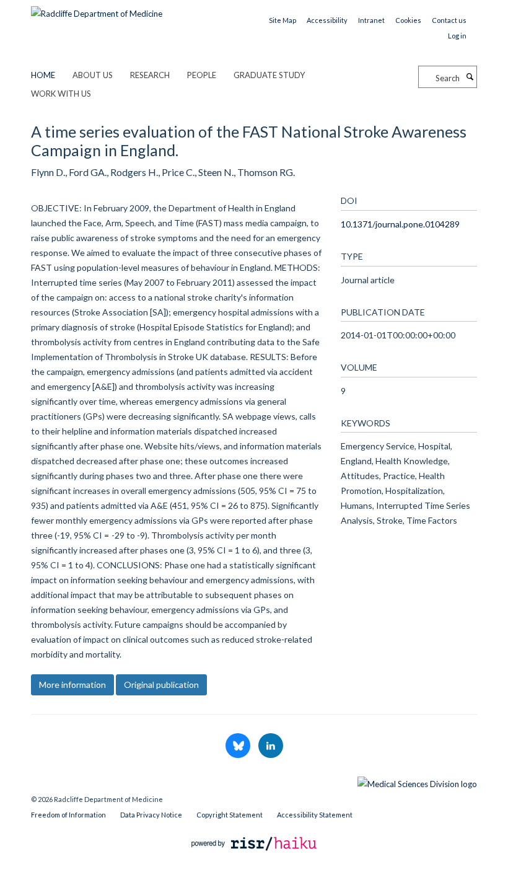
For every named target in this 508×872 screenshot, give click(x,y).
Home (43, 75)
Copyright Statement (229, 815)
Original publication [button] (161, 684)
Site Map (282, 20)
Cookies (408, 20)
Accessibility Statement (315, 815)
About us (92, 75)
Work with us (61, 94)
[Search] (469, 77)
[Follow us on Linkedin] (270, 746)
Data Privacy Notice (151, 815)
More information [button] (72, 684)
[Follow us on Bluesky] (239, 746)
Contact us (449, 20)
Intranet (371, 20)
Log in (457, 36)
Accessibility (327, 20)
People (201, 75)
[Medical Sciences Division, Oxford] (254, 780)
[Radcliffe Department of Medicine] (96, 9)
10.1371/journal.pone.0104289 (400, 224)
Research (150, 75)
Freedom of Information (68, 815)
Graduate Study (269, 75)
